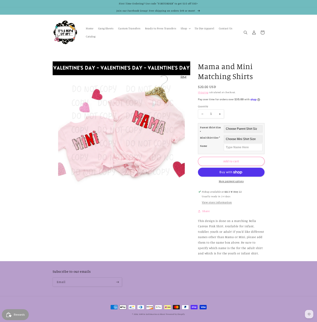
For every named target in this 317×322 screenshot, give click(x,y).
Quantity (203, 106)
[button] (185, 28)
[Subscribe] (117, 281)
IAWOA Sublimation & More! (152, 314)
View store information (217, 202)
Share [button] (206, 211)
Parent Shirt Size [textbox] (210, 130)
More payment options (231, 181)
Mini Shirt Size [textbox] (210, 137)
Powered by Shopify (175, 314)
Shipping (203, 92)
